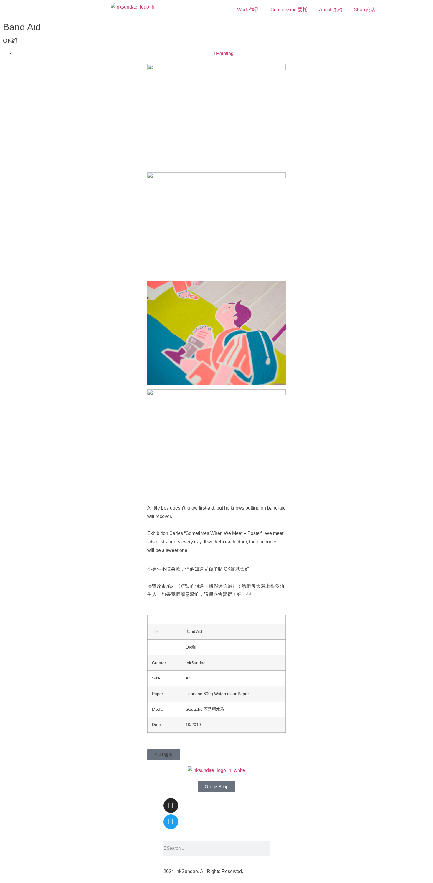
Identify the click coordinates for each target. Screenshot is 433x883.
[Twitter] (170, 821)
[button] (163, 754)
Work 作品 (248, 9)
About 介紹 (330, 9)
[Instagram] (170, 805)
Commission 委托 (288, 9)
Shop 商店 (365, 9)
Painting (225, 53)
